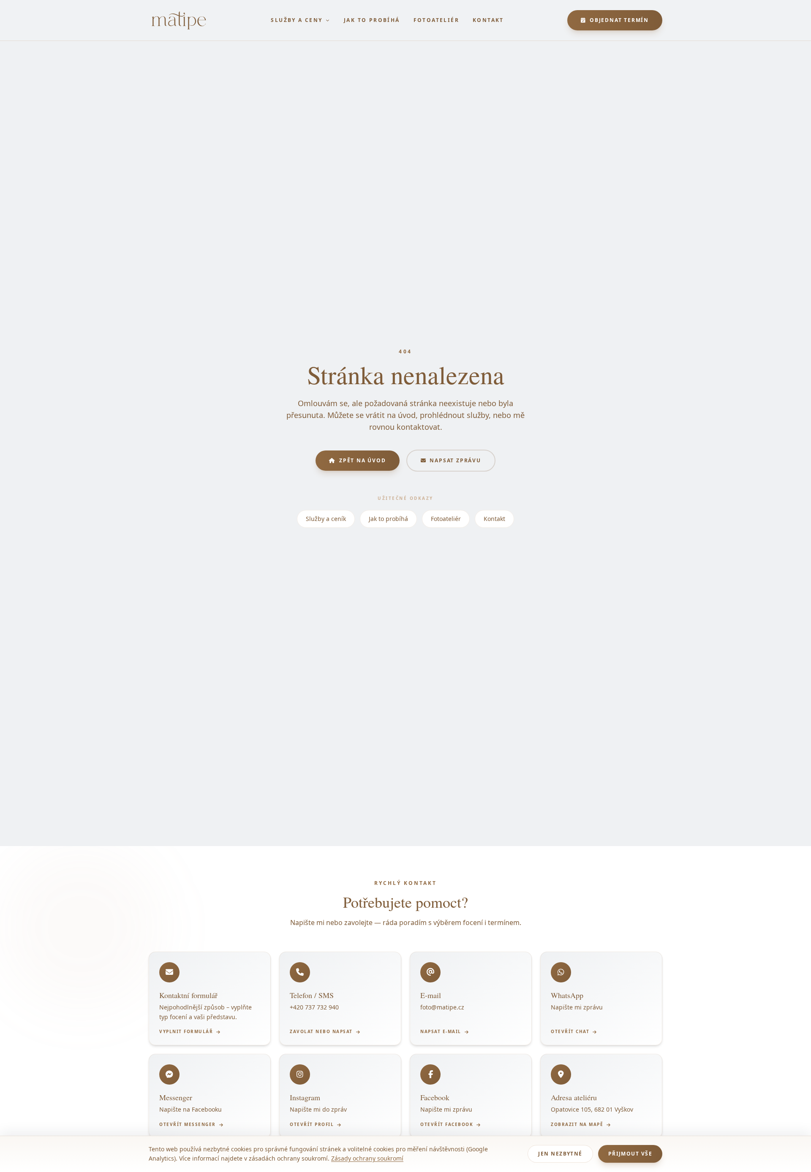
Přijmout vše (630, 1153)
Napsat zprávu (455, 460)
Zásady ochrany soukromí (367, 1158)
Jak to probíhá (372, 20)
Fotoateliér (436, 20)
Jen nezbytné (560, 1153)
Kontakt (488, 20)
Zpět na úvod (362, 460)
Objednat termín (619, 20)
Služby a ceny (296, 20)
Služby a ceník (326, 519)
